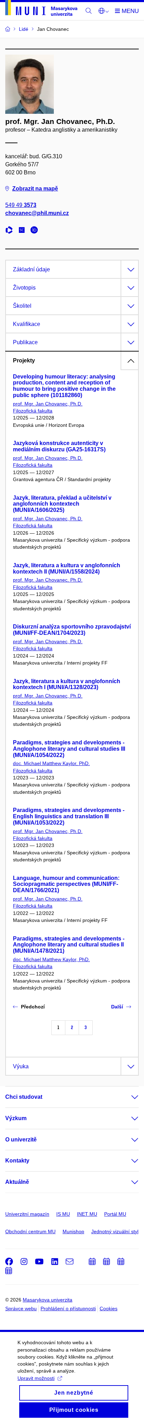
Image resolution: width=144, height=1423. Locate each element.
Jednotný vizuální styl (114, 1231)
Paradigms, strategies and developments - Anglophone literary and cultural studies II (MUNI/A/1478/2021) (68, 945)
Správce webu (21, 1308)
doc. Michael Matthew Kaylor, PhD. (51, 763)
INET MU (87, 1214)
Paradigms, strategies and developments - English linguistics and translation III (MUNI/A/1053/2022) (68, 816)
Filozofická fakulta (32, 411)
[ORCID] (36, 231)
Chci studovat (23, 1097)
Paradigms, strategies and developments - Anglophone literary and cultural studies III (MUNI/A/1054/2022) (69, 749)
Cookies (108, 1308)
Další (117, 1006)
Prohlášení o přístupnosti (68, 1308)
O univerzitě (21, 1140)
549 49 (20, 205)
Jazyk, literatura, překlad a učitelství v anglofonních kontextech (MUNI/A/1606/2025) (62, 504)
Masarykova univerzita (47, 1300)
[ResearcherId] (10, 231)
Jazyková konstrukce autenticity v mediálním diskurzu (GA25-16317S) (59, 446)
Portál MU (115, 1214)
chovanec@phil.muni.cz (37, 213)
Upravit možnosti (36, 1378)
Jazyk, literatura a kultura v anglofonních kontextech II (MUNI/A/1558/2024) (66, 568)
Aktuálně (17, 1182)
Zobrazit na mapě (35, 189)
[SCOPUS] (23, 231)
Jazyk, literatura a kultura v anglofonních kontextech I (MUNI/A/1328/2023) (66, 684)
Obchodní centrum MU (30, 1231)
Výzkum (16, 1118)
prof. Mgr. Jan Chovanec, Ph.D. (47, 404)
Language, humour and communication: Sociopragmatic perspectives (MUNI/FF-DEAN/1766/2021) (66, 884)
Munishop (73, 1231)
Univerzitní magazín (27, 1214)
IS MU (63, 1214)
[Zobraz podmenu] (127, 1097)
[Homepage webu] (41, 9)
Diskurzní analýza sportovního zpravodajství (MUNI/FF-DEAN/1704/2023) (72, 630)
